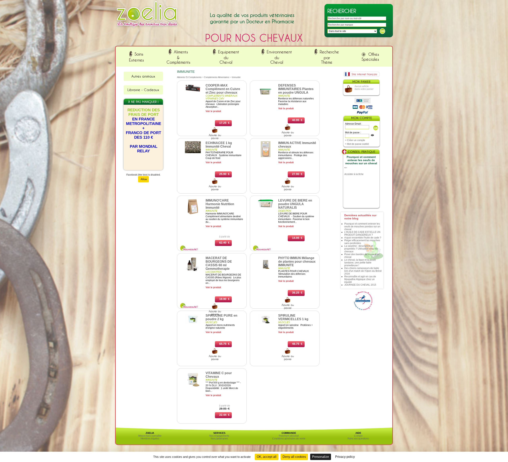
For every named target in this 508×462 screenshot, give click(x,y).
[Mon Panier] (361, 82)
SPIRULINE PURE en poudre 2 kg (221, 317)
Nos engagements (219, 435)
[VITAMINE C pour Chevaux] (193, 386)
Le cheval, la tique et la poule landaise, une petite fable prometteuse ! (360, 262)
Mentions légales (150, 438)
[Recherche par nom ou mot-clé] (215, 132)
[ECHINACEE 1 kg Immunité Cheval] (193, 152)
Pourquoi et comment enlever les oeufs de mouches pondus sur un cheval (362, 226)
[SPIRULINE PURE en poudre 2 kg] (193, 323)
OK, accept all (266, 456)
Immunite (236, 77)
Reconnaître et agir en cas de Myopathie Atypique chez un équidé (360, 279)
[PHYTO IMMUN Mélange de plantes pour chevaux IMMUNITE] (266, 271)
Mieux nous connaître (150, 435)
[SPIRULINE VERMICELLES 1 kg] (265, 323)
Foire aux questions (358, 438)
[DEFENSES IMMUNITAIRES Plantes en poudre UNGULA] (265, 98)
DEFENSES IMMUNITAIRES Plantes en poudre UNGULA (296, 89)
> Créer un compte (355, 140)
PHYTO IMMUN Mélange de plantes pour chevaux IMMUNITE (297, 261)
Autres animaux (143, 76)
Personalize (320, 456)
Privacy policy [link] (345, 456)
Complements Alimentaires (216, 77)
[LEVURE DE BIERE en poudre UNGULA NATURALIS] (265, 207)
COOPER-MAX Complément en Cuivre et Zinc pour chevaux (223, 89)
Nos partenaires (219, 438)
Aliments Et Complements (189, 77)
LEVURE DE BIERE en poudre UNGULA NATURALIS (295, 204)
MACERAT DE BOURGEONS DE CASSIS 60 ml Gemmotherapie (219, 263)
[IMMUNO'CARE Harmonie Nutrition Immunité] (192, 213)
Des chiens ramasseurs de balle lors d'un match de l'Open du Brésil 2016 (363, 271)
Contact (358, 435)
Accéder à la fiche (354, 174)
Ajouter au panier (215, 136)
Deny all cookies (294, 456)
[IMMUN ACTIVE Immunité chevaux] (265, 156)
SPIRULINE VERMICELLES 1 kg (293, 317)
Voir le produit (213, 111)
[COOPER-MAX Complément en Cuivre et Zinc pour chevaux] (193, 91)
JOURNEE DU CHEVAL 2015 (360, 284)
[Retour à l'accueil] (147, 28)
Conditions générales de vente (288, 438)
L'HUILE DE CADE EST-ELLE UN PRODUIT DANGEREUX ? (362, 233)
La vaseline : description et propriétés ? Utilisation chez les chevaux (361, 249)
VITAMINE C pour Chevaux (219, 374)
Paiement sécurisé (289, 435)
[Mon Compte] (361, 118)
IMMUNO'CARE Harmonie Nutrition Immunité (220, 204)
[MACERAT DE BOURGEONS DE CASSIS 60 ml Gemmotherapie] (193, 271)
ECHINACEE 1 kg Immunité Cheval (219, 144)
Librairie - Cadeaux (143, 90)
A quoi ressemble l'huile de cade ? (362, 237)
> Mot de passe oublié (357, 144)
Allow (143, 179)
